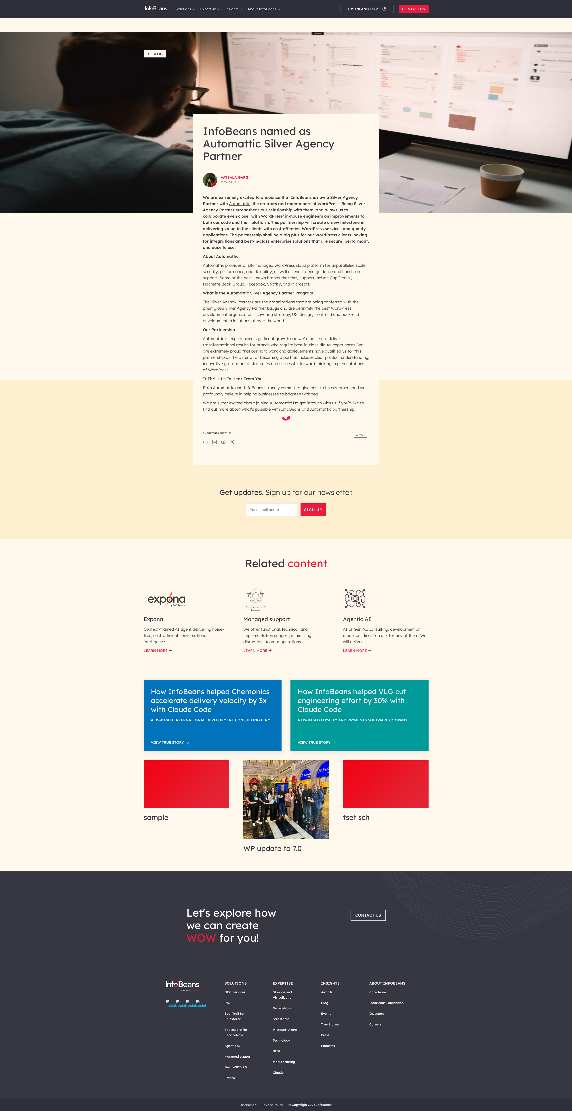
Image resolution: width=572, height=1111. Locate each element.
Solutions (183, 9)
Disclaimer (248, 1105)
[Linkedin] (201, 1004)
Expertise (208, 9)
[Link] (186, 807)
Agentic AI (233, 1046)
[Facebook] (171, 1004)
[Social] (214, 443)
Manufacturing (284, 1062)
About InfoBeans (262, 9)
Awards (326, 992)
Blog (157, 54)
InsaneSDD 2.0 (236, 1067)
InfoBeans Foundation (386, 1003)
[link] (194, 9)
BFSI (276, 1051)
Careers (375, 1024)
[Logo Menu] (156, 9)
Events (326, 1014)
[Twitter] (181, 1004)
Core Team (377, 992)
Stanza (230, 1078)
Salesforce (281, 1019)
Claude (278, 1073)
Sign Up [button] (313, 509)
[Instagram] (191, 1004)
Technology (281, 1040)
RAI (228, 1003)
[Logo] (187, 986)
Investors (376, 1014)
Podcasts (328, 1046)
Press (325, 1035)
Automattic (239, 203)
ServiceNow (282, 1008)
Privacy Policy (272, 1105)
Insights (232, 9)
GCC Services (235, 992)
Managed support (238, 1056)
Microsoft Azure (285, 1030)
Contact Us (413, 9)
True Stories (330, 1024)
